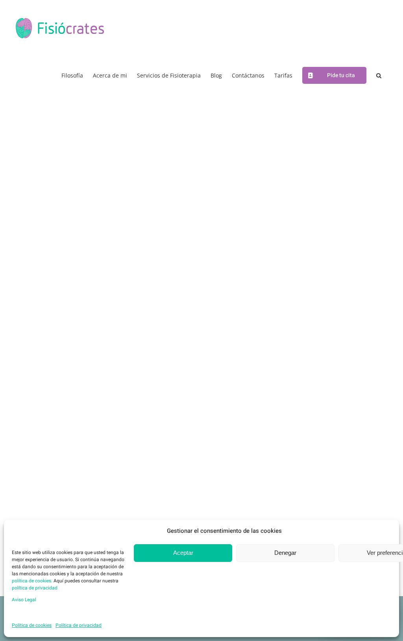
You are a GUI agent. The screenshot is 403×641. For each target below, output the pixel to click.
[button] (378, 74)
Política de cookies (32, 625)
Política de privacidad (78, 625)
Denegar (285, 552)
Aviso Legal (24, 599)
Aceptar (183, 552)
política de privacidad (34, 587)
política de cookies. (32, 580)
